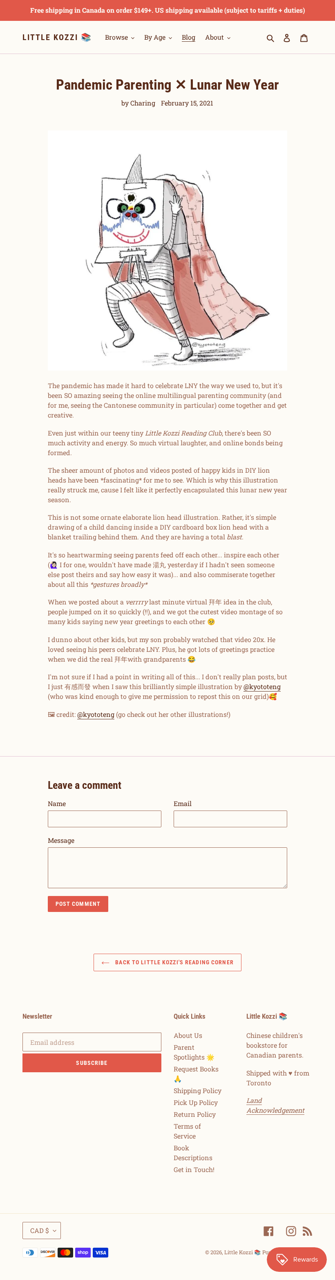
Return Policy (195, 1114)
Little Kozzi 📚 (57, 37)
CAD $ (39, 1230)
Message (61, 840)
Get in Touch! (194, 1169)
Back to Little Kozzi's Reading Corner (174, 962)
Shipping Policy (197, 1090)
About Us (188, 1035)
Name (57, 803)
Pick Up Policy (196, 1102)
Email (183, 803)
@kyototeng (262, 686)
